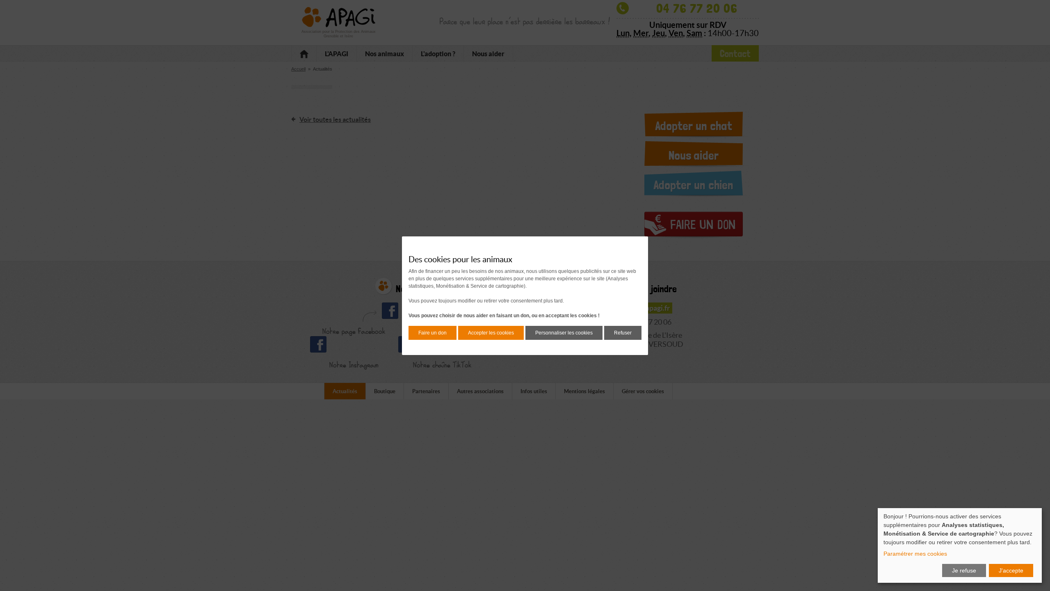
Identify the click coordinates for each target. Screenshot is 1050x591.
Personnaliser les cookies (564, 333)
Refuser (623, 333)
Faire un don (432, 333)
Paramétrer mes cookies (915, 553)
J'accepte (1011, 570)
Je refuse (964, 570)
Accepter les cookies (491, 333)
